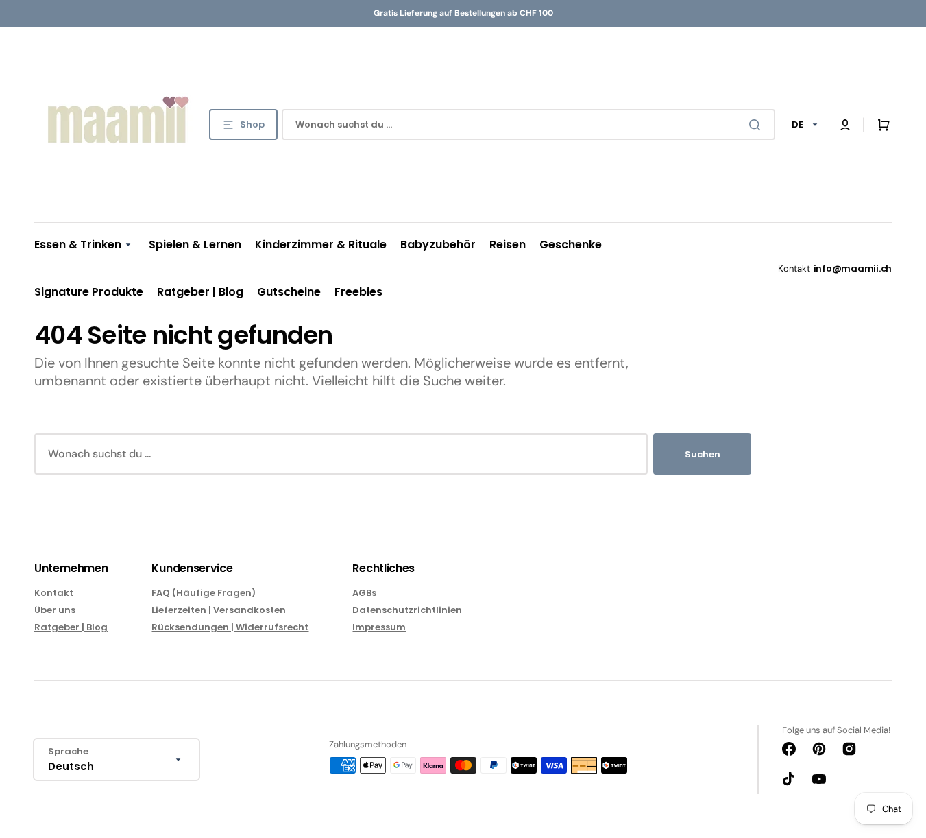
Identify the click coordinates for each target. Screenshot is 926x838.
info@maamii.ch (853, 268)
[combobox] (528, 124)
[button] (845, 125)
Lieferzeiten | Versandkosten (218, 609)
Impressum (379, 627)
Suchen (702, 454)
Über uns (54, 609)
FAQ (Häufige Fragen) (203, 593)
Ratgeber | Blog (71, 627)
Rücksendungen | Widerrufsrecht (229, 627)
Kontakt (53, 593)
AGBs (364, 593)
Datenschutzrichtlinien (407, 609)
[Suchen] (757, 125)
